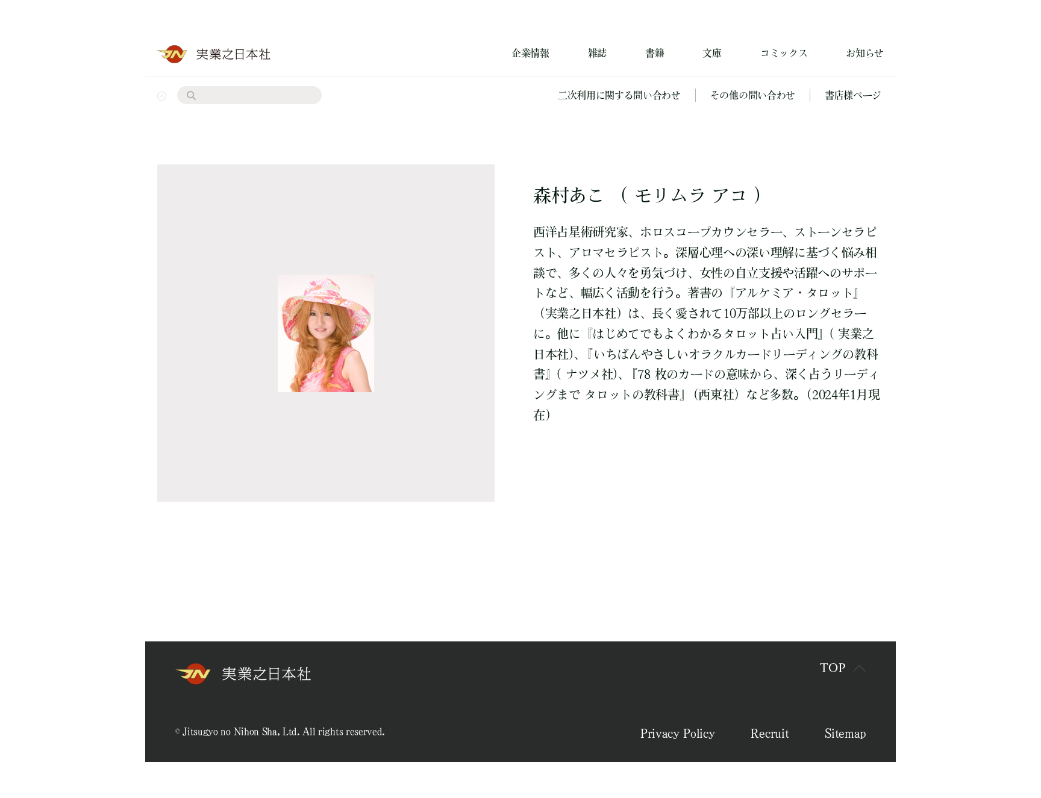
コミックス (783, 53)
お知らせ (865, 53)
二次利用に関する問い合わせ (619, 95)
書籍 (654, 53)
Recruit (770, 733)
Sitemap (845, 733)
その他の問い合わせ (752, 95)
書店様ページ (853, 95)
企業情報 (530, 53)
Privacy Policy (677, 733)
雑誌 (597, 53)
